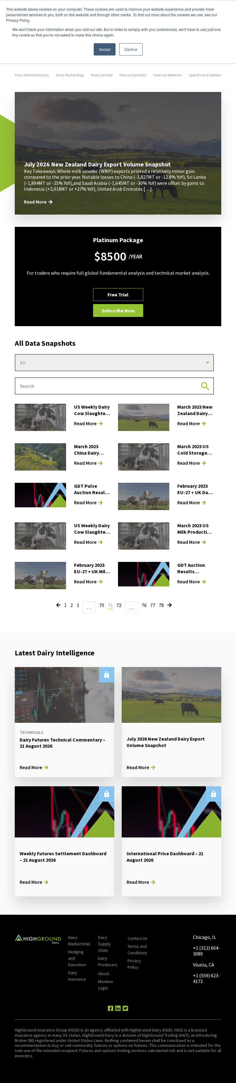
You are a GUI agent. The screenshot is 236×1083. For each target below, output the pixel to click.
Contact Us (138, 938)
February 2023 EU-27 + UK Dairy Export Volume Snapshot (195, 495)
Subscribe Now (118, 310)
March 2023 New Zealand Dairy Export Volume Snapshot (194, 416)
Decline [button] (130, 49)
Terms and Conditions (137, 949)
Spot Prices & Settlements (208, 75)
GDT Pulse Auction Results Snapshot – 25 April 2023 (91, 495)
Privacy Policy (134, 964)
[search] (205, 386)
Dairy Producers (107, 961)
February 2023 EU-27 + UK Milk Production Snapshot (91, 574)
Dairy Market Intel (79, 941)
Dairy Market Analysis (32, 75)
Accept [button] (104, 49)
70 (101, 605)
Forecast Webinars (167, 75)
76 (144, 605)
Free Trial (118, 295)
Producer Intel (101, 75)
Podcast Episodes (133, 75)
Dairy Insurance (77, 976)
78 (161, 605)
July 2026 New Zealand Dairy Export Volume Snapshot (97, 164)
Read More (35, 202)
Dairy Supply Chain (104, 944)
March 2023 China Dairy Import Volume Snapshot (91, 455)
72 (118, 605)
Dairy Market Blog (70, 75)
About (103, 973)
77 (152, 605)
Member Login (105, 985)
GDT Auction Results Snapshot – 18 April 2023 (192, 574)
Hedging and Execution (77, 958)
